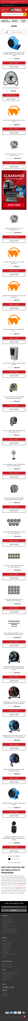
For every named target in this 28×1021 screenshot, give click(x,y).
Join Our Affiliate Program (8, 954)
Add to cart (14, 63)
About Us (4, 955)
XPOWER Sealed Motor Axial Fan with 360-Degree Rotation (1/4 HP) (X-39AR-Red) (14, 703)
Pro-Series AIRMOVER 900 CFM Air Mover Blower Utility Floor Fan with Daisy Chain (14, 54)
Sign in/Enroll (5, 9)
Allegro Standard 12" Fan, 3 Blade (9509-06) (14, 330)
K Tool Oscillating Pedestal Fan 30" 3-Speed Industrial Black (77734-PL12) (14, 634)
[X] (6, 987)
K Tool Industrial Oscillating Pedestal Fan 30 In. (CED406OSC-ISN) (14, 465)
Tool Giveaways (6, 949)
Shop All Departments (7, 21)
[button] (18, 32)
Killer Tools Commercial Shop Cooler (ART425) (14, 364)
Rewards (12, 5)
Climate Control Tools (7, 921)
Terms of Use (5, 978)
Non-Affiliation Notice (7, 975)
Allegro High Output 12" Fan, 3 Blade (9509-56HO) (14, 263)
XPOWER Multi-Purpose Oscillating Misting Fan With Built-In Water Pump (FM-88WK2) (14, 838)
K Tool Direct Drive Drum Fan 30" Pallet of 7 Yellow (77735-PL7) (14, 533)
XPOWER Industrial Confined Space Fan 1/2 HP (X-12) (14, 804)
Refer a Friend (5, 952)
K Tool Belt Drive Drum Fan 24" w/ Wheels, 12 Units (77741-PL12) (14, 600)
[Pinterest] (10, 987)
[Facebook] (4, 987)
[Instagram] (12, 987)
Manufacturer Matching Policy (9, 972)
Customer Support (6, 5)
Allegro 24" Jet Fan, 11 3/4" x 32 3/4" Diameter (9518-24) (14, 155)
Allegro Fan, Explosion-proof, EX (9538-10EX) (14, 121)
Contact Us (4, 957)
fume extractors (19, 887)
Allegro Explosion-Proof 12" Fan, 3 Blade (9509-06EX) (14, 296)
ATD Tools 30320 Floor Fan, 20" (10, 88)
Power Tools (5, 927)
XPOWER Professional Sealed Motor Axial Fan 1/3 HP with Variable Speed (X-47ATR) (14, 668)
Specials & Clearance (15, 21)
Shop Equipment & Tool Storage (10, 930)
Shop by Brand (23, 21)
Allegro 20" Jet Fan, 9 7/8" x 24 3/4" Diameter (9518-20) (14, 229)
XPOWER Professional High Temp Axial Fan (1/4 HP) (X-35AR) (14, 770)
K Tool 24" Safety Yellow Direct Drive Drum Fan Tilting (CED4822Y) (14, 398)
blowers (19, 888)
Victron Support (6, 946)
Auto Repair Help (6, 965)
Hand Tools (5, 924)
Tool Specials (5, 918)
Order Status (5, 940)
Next (17, 859)
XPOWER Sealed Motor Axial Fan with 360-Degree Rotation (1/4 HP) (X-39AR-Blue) (14, 736)
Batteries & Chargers (7, 919)
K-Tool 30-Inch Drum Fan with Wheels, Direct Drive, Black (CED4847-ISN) (14, 499)
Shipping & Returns (6, 943)
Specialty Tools (6, 933)
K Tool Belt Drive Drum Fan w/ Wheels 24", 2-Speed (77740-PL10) (14, 566)
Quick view (14, 67)
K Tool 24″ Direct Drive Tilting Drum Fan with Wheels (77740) (14, 431)
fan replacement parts (20, 883)
